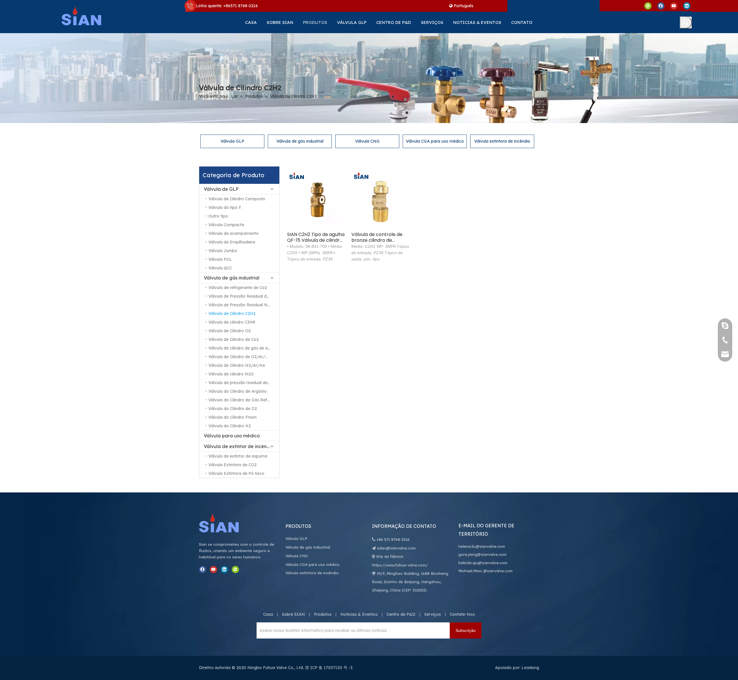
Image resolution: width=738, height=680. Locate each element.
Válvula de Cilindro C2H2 (231, 313)
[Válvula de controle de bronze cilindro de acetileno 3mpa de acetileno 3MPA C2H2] (380, 199)
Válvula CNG (367, 141)
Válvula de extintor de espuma (237, 456)
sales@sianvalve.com (396, 548)
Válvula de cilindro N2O (231, 374)
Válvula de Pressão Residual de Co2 (243, 296)
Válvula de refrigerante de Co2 (237, 287)
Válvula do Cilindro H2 (229, 425)
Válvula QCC (220, 268)
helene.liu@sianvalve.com (481, 546)
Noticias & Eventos (359, 614)
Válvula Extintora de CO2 (232, 464)
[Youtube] (673, 5)
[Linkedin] (686, 5)
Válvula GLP (232, 141)
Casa (268, 614)
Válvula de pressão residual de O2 (241, 382)
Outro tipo (218, 216)
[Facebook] (660, 5)
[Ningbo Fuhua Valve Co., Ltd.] (225, 522)
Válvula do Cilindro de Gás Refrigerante (243, 400)
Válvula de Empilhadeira (231, 242)
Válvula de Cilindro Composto (236, 198)
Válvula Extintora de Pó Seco (236, 473)
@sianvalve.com (498, 570)
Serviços (432, 614)
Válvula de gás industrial (299, 141)
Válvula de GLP (221, 189)
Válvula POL (220, 259)
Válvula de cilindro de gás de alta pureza (243, 348)
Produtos (323, 614)
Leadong (530, 667)
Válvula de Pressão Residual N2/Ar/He (243, 304)
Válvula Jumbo (222, 250)
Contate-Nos (462, 614)
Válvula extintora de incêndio (502, 141)
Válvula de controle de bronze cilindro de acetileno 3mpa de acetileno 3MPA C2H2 (376, 237)
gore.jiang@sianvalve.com (482, 554)
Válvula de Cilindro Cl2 (229, 330)
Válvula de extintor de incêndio (239, 446)
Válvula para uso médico (232, 436)
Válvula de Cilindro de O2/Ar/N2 (239, 356)
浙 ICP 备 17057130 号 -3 (329, 667)
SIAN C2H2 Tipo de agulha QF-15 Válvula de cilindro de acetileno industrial (315, 237)
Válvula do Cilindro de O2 (232, 408)
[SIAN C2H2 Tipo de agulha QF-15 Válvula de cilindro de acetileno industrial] (316, 199)
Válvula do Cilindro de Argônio (237, 391)
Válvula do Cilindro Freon (232, 417)
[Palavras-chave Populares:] (686, 22)
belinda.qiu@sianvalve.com (482, 562)
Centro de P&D (401, 614)
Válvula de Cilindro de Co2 (233, 339)
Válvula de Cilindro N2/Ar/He (236, 365)
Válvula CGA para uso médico (435, 141)
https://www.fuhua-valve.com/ (400, 565)
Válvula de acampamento (233, 233)
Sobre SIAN (293, 614)
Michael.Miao (470, 570)
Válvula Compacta (226, 224)
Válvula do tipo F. (225, 207)
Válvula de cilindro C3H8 (231, 322)
